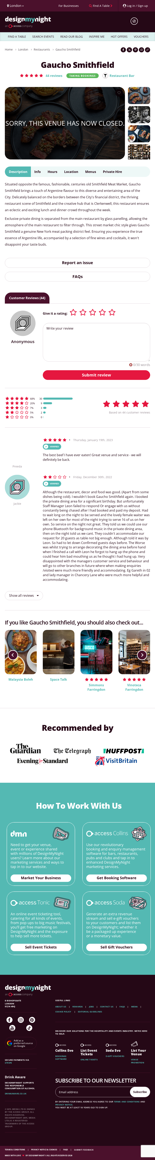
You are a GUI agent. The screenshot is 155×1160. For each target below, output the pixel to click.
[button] (41, 75)
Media (134, 1006)
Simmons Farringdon (96, 687)
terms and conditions (127, 1101)
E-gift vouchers (115, 1056)
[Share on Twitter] (129, 49)
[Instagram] (21, 1020)
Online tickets (89, 1059)
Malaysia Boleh (20, 679)
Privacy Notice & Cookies (44, 1149)
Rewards (77, 1006)
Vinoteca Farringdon (134, 687)
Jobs (91, 1006)
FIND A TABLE (17, 36)
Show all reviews (22, 595)
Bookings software (61, 1057)
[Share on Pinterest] (135, 49)
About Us (60, 1006)
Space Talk (58, 679)
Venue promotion (137, 1061)
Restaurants (42, 49)
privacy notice (63, 1104)
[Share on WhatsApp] (141, 49)
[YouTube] (12, 1028)
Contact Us (106, 1006)
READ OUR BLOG (71, 36)
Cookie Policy (63, 1011)
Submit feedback (84, 1150)
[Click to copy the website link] (147, 49)
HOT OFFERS (119, 36)
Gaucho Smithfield (68, 49)
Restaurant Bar (122, 75)
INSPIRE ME (97, 36)
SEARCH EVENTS (43, 36)
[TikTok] (29, 1028)
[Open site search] (135, 21)
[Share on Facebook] (123, 49)
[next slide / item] (142, 655)
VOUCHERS (141, 36)
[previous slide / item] (13, 655)
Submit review (96, 375)
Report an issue (77, 262)
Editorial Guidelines (90, 1011)
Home (9, 49)
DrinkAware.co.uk (15, 1093)
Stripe (8, 1062)
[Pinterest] (32, 1020)
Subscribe (140, 1092)
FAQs (77, 276)
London (23, 49)
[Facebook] (9, 1020)
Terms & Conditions (15, 1149)
